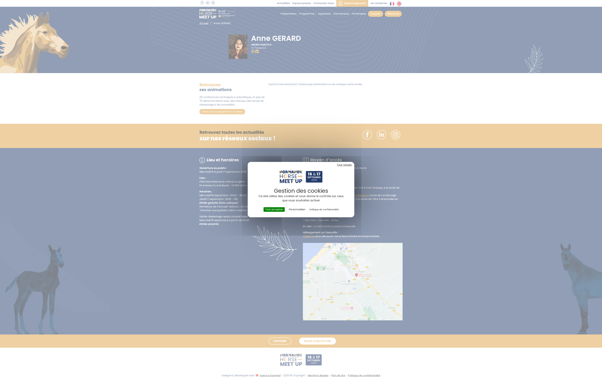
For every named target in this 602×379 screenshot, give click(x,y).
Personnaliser (297, 209)
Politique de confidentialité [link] (324, 209)
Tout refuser (344, 165)
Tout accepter (274, 209)
